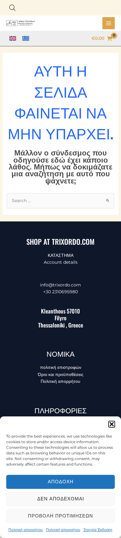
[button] (112, 424)
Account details (61, 262)
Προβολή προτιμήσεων (60, 516)
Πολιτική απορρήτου (25, 529)
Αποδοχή (61, 482)
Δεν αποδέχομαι (60, 499)
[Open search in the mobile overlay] (12, 8)
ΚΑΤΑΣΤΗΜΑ (61, 255)
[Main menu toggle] (108, 23)
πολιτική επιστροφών (60, 367)
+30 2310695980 (60, 292)
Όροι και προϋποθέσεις (60, 374)
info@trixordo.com (60, 285)
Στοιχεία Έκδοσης (98, 529)
